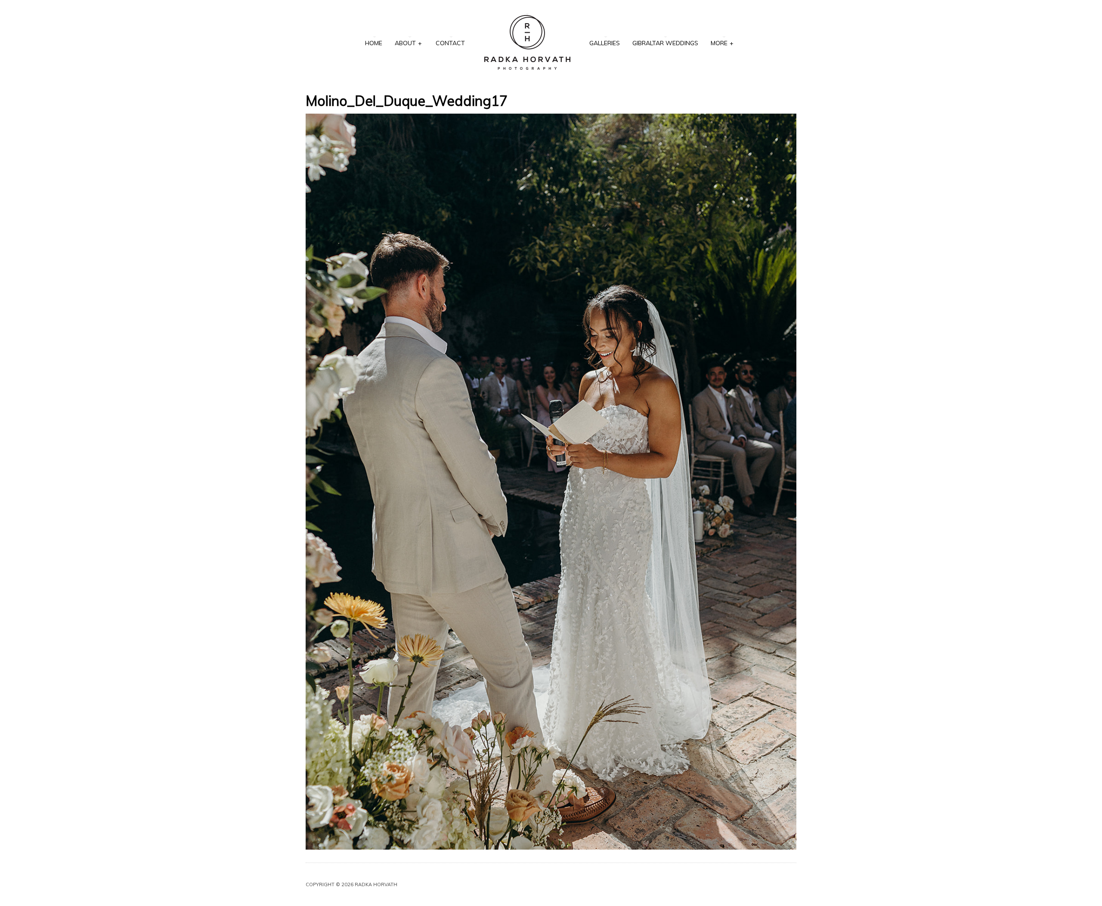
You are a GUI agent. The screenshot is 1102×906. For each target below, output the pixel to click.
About (408, 43)
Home (373, 43)
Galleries (604, 43)
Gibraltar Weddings (665, 43)
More (722, 43)
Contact (450, 43)
